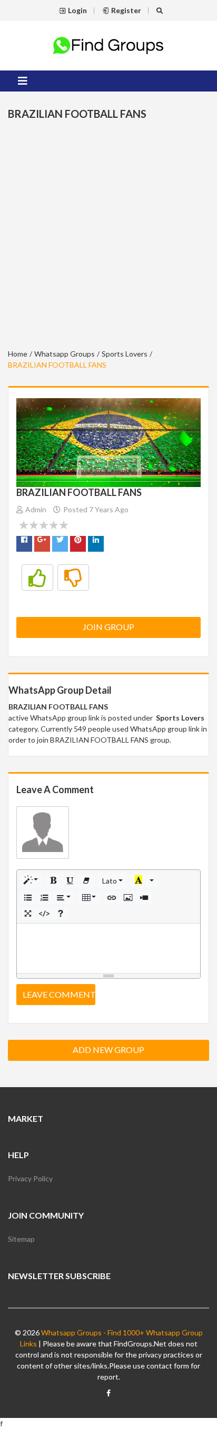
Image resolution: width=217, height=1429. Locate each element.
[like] (37, 577)
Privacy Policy (30, 1178)
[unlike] (73, 577)
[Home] (108, 44)
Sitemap (21, 1238)
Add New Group (108, 1050)
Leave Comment (59, 994)
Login (77, 10)
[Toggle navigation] (22, 81)
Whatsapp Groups (64, 353)
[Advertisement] (108, 236)
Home (17, 353)
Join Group (108, 627)
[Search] (160, 10)
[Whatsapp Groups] (108, 1397)
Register (126, 10)
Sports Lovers (124, 353)
